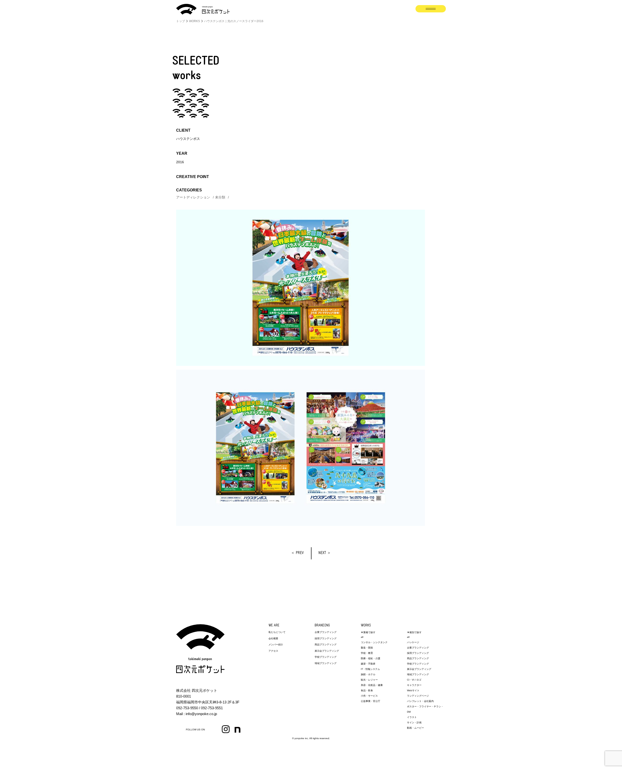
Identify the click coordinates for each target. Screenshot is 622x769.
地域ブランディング (326, 663)
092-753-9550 (187, 708)
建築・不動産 (368, 663)
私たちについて (276, 632)
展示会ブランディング (327, 650)
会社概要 (273, 638)
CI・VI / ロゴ (414, 679)
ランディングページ (418, 695)
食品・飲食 (367, 690)
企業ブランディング (326, 632)
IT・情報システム (370, 669)
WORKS (366, 625)
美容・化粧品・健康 (372, 685)
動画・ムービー (415, 727)
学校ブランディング (326, 657)
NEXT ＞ (324, 553)
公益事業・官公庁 (370, 701)
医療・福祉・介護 (370, 658)
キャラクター (414, 685)
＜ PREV (297, 553)
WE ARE (273, 625)
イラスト (412, 717)
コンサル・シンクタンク (374, 642)
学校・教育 (367, 653)
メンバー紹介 (275, 644)
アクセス (273, 650)
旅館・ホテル (368, 674)
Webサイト (413, 690)
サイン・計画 (414, 722)
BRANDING (322, 625)
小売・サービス (369, 695)
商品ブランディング (326, 644)
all (362, 637)
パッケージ (413, 642)
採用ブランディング (326, 638)
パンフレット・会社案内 (420, 701)
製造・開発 (367, 647)
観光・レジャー (369, 679)
